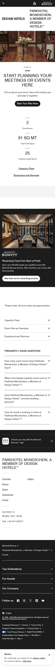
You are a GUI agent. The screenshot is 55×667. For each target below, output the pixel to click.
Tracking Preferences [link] (10, 625)
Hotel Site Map (8, 639)
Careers (25, 625)
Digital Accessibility (34, 632)
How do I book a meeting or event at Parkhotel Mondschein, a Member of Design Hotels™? (23, 415)
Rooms (5, 484)
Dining (5, 489)
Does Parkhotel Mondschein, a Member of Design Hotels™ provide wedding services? (26, 398)
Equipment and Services (26, 175)
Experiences (7, 495)
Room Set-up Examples (17, 328)
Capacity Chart (26, 168)
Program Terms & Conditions (13, 628)
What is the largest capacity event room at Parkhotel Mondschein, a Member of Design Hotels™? (26, 381)
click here (27, 661)
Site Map (35, 635)
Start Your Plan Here (27, 103)
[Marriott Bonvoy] (45, 3)
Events (5, 500)
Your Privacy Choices (15, 632)
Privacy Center (33, 628)
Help (19, 639)
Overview (6, 479)
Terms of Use (36, 625)
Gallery (31, 479)
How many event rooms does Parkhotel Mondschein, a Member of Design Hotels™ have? (26, 364)
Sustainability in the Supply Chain (15, 635)
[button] (34, 3)
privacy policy (39, 658)
